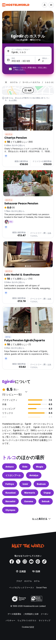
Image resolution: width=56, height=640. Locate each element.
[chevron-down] (26, 391)
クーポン (44, 614)
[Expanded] (6, 82)
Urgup (47, 492)
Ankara (9, 466)
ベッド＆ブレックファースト (21, 587)
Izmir (25, 484)
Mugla (39, 466)
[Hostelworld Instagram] (25, 561)
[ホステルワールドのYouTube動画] (31, 561)
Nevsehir (10, 501)
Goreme (28, 501)
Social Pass (41, 587)
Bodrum (41, 484)
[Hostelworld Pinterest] (38, 561)
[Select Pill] (44, 5)
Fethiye (9, 484)
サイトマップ (44, 620)
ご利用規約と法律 (31, 614)
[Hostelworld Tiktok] (44, 561)
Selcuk (45, 501)
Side (24, 466)
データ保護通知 (14, 614)
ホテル (7, 337)
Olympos (10, 510)
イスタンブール (13, 475)
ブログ (19, 581)
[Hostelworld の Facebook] (12, 561)
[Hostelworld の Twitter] (18, 561)
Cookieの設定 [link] (28, 627)
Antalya (33, 475)
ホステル (8, 134)
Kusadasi (10, 492)
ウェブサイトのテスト (27, 620)
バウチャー (10, 620)
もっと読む (13, 100)
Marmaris (29, 492)
